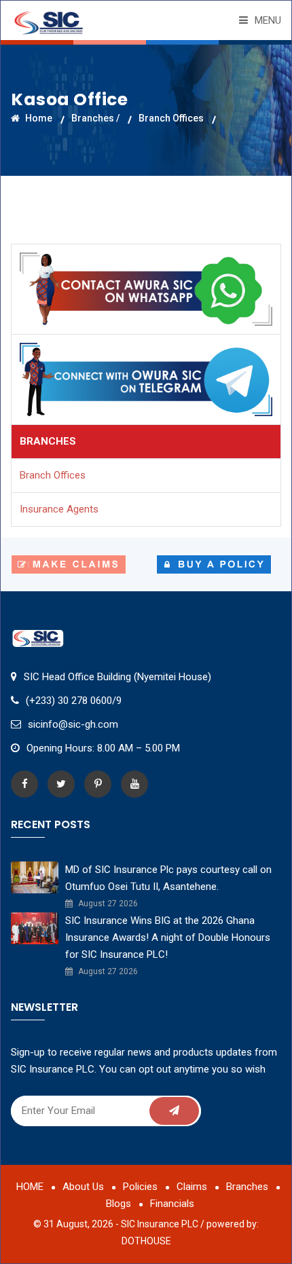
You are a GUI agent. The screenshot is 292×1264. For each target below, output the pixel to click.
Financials (172, 1203)
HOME (29, 1187)
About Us (83, 1187)
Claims (192, 1187)
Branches (247, 1187)
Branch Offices (171, 118)
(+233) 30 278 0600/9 (74, 700)
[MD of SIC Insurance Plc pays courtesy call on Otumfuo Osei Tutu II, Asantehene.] (34, 876)
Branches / (95, 118)
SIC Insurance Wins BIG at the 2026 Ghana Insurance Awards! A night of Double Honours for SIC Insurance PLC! (167, 937)
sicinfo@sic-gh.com (73, 724)
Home (37, 118)
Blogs (118, 1203)
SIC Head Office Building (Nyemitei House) (117, 677)
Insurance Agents (59, 509)
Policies (140, 1187)
